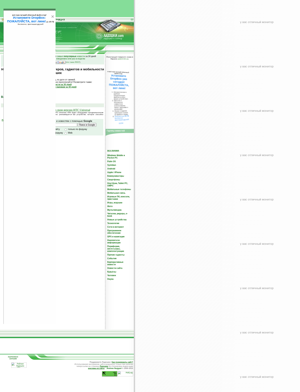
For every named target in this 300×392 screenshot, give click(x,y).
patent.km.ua (123, 59)
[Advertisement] (67, 8)
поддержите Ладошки (13, 357)
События (111, 258)
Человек (111, 275)
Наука (110, 279)
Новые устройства (117, 219)
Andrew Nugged (114, 368)
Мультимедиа (114, 210)
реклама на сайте (96, 368)
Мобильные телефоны (119, 189)
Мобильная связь (116, 193)
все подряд (113, 150)
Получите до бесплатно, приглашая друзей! (122, 118)
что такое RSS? (73, 62)
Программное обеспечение (114, 231)
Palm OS (111, 161)
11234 (121, 123)
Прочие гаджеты (115, 255)
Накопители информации (113, 241)
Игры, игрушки (114, 202)
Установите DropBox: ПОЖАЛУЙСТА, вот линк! (26, 19)
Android (111, 169)
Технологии (113, 223)
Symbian (111, 165)
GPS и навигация (115, 236)
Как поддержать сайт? (122, 362)
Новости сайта (114, 268)
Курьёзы (111, 272)
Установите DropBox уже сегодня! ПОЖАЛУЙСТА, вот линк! (119, 82)
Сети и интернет (115, 227)
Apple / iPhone (114, 172)
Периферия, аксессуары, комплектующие (115, 248)
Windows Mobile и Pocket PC (116, 156)
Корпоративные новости (115, 263)
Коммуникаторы (115, 176)
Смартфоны (113, 179)
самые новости (71, 56)
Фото (109, 206)
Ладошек (104, 366)
